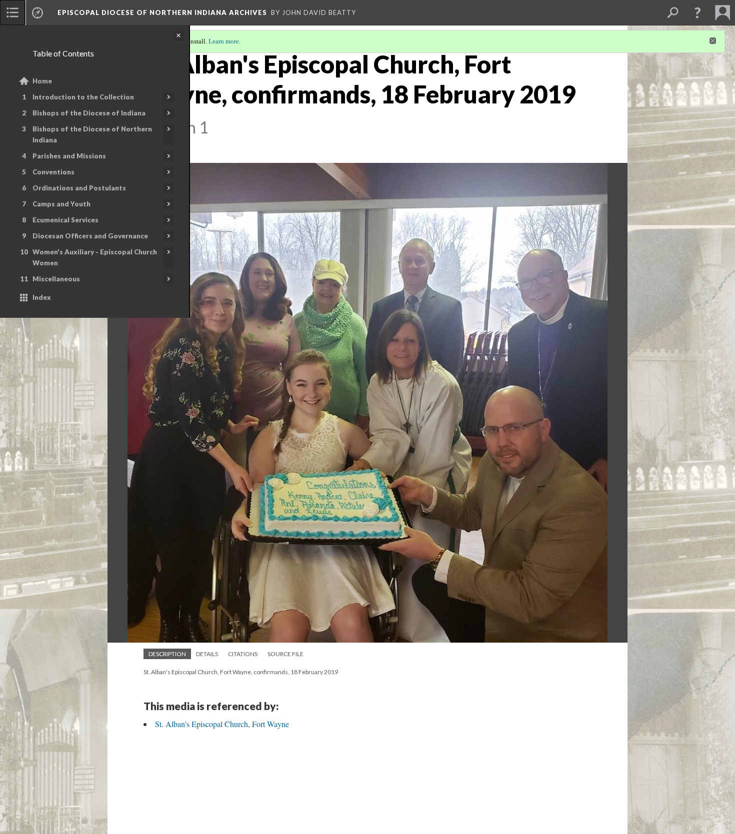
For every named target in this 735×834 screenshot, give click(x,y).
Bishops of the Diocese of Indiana (89, 113)
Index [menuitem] (41, 297)
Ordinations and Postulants (79, 188)
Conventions (53, 172)
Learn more (223, 41)
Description (167, 654)
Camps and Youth (61, 204)
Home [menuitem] (42, 81)
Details (207, 654)
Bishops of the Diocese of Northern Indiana (92, 134)
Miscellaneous (56, 279)
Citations (243, 654)
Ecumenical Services (65, 220)
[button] (697, 12)
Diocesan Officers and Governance (90, 236)
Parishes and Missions (69, 156)
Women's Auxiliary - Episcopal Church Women (94, 257)
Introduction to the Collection (83, 97)
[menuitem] (12, 12)
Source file (286, 654)
